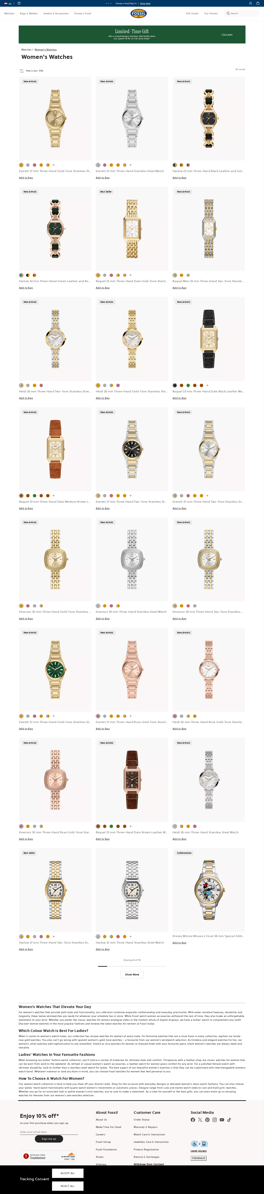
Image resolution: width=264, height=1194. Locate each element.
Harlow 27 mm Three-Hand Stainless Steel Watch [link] (130, 942)
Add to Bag (26, 177)
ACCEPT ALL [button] (68, 1173)
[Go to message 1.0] (106, 3)
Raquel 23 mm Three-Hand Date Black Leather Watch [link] (210, 391)
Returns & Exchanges (146, 1157)
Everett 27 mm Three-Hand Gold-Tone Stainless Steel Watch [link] (61, 171)
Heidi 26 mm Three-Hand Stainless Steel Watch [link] (206, 832)
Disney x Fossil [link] (82, 13)
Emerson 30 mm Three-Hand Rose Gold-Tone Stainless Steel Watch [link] (66, 832)
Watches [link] (9, 13)
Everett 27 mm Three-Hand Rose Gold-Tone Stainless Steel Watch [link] (141, 722)
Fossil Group (103, 1142)
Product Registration (146, 1149)
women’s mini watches (89, 1091)
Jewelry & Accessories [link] (56, 13)
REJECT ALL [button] (68, 1186)
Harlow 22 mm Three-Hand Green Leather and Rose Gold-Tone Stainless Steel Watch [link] (78, 281)
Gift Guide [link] (192, 13)
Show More (132, 974)
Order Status (142, 1119)
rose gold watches (30, 1040)
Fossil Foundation (106, 1149)
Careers (100, 1134)
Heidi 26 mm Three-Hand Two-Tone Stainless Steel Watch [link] (59, 391)
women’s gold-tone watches (105, 1040)
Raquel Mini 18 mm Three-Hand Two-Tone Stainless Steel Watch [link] (217, 281)
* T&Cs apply (226, 34)
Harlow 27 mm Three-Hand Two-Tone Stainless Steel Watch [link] (60, 942)
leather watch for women (144, 1064)
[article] (55, 132)
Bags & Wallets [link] (29, 13)
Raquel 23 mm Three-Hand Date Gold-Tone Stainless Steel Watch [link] (141, 281)
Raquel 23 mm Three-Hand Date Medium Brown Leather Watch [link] (63, 502)
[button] (10, 3)
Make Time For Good (108, 1127)
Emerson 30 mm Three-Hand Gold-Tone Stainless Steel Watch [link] (62, 612)
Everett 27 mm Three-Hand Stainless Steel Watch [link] (130, 171)
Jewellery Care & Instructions (151, 1142)
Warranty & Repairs (145, 1127)
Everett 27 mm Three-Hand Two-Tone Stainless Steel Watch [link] (137, 502)
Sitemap (101, 1164)
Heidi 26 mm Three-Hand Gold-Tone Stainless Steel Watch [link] (137, 391)
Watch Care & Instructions (149, 1134)
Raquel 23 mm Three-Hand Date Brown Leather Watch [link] (134, 832)
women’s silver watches (33, 1044)
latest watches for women (120, 1023)
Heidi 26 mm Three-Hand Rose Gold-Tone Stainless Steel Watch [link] (217, 722)
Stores (100, 1157)
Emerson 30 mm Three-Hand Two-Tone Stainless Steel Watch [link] (215, 612)
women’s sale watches (68, 1095)
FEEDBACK (198, 1158)
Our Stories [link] (211, 13)
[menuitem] (9, 13)
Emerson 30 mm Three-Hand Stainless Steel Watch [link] (131, 612)
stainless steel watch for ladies (88, 1067)
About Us (101, 1119)
